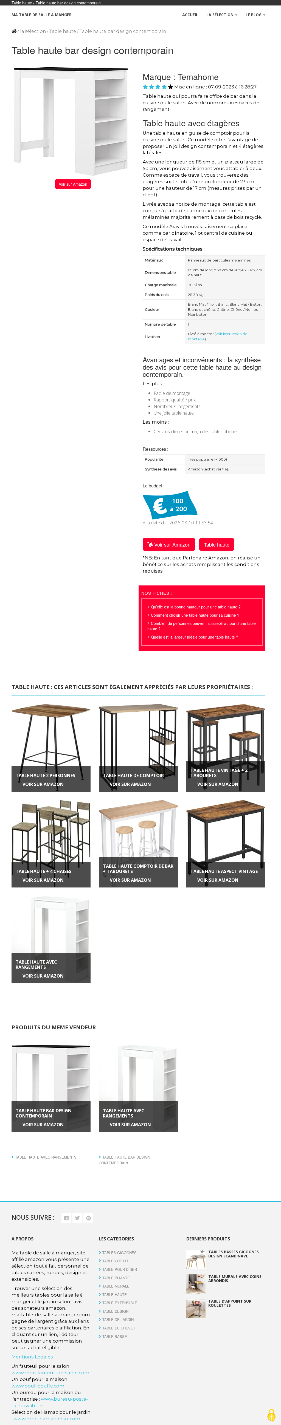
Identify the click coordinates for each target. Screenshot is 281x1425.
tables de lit (115, 1260)
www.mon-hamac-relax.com (46, 1418)
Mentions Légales (32, 1357)
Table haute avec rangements (36, 964)
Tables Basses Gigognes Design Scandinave (233, 1254)
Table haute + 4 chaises (43, 871)
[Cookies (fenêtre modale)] (271, 1415)
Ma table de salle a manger (42, 14)
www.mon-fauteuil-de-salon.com (50, 1372)
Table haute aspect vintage (224, 871)
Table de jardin (118, 1319)
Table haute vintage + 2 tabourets (219, 772)
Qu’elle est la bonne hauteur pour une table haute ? (196, 607)
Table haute (62, 31)
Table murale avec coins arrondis (235, 1278)
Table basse (114, 1336)
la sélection (33, 31)
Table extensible (119, 1302)
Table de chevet (118, 1328)
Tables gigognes (119, 1252)
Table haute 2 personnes (45, 775)
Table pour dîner (119, 1269)
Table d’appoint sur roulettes (229, 1303)
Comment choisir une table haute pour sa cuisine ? (195, 615)
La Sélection (220, 14)
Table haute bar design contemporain (44, 1113)
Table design (115, 1311)
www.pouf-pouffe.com (38, 1386)
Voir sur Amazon (73, 184)
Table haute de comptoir (133, 775)
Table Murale (116, 1286)
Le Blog (254, 14)
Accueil (190, 14)
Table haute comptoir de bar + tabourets (138, 868)
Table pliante (116, 1277)
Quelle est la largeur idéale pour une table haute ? (194, 637)
